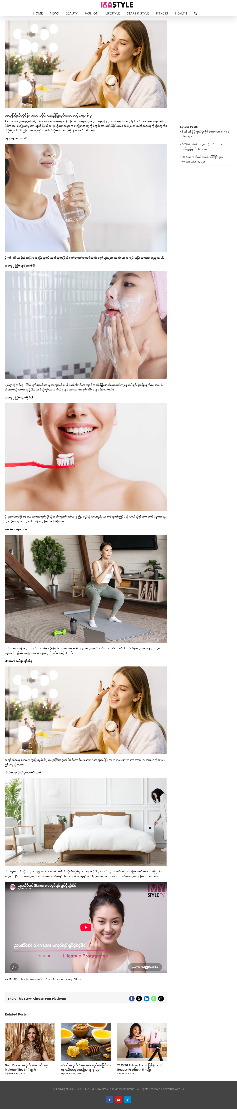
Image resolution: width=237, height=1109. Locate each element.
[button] (195, 13)
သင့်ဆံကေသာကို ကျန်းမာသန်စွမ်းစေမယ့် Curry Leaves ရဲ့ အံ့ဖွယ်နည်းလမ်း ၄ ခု (85, 1069)
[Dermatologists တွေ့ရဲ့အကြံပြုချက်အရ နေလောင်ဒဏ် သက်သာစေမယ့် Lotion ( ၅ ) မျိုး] (142, 1024)
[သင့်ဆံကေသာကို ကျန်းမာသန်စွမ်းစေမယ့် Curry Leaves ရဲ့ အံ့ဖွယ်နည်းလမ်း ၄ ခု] (86, 1024)
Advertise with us (173, 1093)
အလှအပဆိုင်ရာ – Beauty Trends (44, 979)
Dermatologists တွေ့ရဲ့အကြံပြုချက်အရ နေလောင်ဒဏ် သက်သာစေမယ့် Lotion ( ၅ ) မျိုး (140, 1069)
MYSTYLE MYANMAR (97, 1093)
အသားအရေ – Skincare (71, 979)
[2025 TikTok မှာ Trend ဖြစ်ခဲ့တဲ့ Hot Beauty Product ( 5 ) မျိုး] (30, 1024)
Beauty (24, 979)
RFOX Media (119, 1093)
